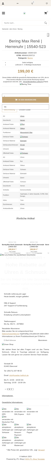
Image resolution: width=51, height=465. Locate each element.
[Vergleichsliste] (32, 3)
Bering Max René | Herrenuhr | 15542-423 (34, 246)
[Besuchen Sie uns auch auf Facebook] (8, 389)
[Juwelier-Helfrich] (24, 13)
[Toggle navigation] (3, 13)
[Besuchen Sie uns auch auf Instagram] (12, 389)
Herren (22, 120)
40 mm (22, 145)
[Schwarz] (24, 136)
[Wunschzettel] (47, 3)
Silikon (22, 128)
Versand (41, 450)
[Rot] (22, 124)
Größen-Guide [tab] (24, 110)
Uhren (22, 116)
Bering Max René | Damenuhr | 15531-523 (12, 246)
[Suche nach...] (46, 23)
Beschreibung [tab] (9, 110)
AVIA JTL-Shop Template (35, 459)
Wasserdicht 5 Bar (26, 132)
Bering (30, 58)
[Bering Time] (25, 84)
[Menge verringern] (4, 91)
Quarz (22, 149)
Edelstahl (23, 141)
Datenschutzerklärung (10, 334)
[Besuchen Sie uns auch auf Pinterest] (10, 389)
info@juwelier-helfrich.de (19, 375)
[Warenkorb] (45, 13)
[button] (18, 3)
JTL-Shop (20, 459)
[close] (48, 34)
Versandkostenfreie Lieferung (33, 82)
